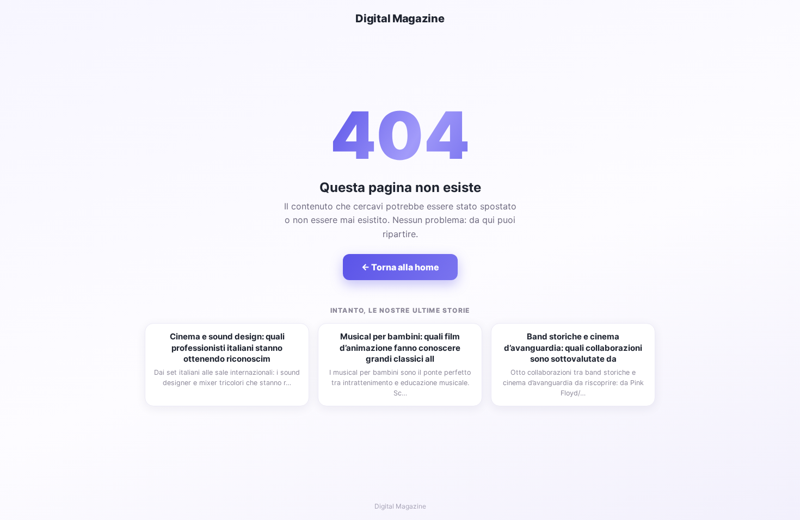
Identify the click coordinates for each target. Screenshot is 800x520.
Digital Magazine (399, 18)
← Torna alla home (400, 267)
